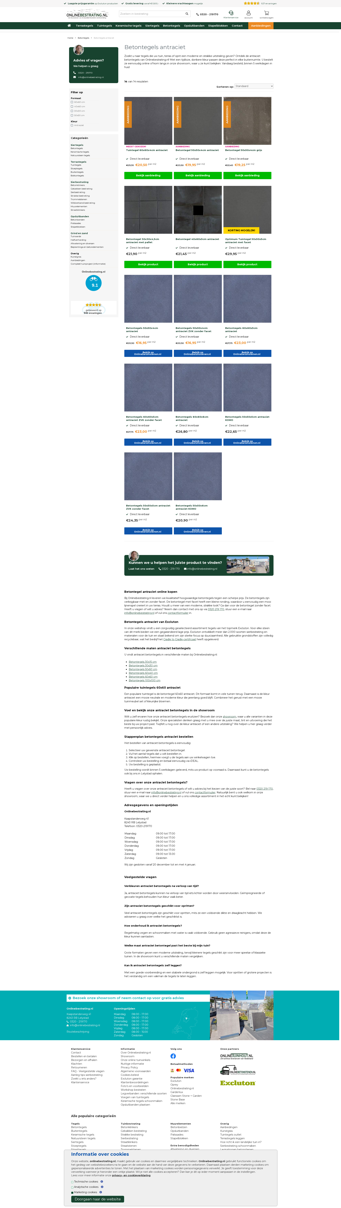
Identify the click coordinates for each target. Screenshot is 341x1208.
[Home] (87, 13)
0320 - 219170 (85, 72)
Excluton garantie (131, 1078)
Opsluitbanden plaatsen (135, 1104)
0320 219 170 (216, 609)
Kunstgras (76, 256)
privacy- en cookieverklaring (131, 1175)
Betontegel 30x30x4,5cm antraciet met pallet (142, 241)
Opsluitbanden (194, 25)
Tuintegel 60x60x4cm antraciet (147, 150)
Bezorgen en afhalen (84, 1060)
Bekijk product (148, 264)
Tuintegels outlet (230, 1134)
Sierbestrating (79, 182)
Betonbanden (78, 219)
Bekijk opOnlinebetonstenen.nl (148, 353)
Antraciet (79, 125)
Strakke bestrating (80, 195)
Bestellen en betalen (84, 1056)
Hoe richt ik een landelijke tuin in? (241, 1142)
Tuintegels (104, 25)
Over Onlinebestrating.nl (136, 1052)
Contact (237, 25)
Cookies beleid (130, 1075)
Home (70, 38)
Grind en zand (79, 233)
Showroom (127, 1056)
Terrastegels (84, 25)
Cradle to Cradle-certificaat (179, 639)
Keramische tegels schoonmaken (141, 1101)
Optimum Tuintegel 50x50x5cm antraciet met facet (245, 241)
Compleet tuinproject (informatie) (88, 263)
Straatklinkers (78, 210)
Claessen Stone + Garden (186, 1095)
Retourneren (79, 1067)
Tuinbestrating (130, 1123)
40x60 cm (79, 106)
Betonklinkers (78, 185)
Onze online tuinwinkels (135, 1060)
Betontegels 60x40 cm (143, 673)
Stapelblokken (218, 25)
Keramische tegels (128, 25)
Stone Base (177, 1099)
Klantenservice (80, 1082)
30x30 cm (79, 111)
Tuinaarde (76, 236)
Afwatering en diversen (82, 243)
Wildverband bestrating (83, 202)
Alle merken (177, 1103)
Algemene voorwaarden (136, 1071)
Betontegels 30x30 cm (143, 665)
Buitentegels (77, 172)
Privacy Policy (129, 1067)
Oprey (174, 1084)
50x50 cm (79, 115)
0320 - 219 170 (171, 568)
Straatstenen (129, 1145)
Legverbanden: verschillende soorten (144, 1093)
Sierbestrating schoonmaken (238, 1145)
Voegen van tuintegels (135, 1097)
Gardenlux (176, 1092)
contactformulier (178, 613)
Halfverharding (78, 240)
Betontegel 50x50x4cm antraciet (197, 150)
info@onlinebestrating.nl (91, 77)
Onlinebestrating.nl (182, 1088)
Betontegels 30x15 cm (143, 661)
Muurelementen (79, 206)
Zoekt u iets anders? (83, 1078)
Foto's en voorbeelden (135, 1086)
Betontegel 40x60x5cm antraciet (197, 239)
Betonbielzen (178, 1127)
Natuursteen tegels (80, 155)
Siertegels (152, 25)
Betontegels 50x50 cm (143, 669)
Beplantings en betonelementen (87, 247)
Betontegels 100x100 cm (144, 680)
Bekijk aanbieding (148, 175)
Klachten (76, 1063)
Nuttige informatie (132, 1063)
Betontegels (171, 25)
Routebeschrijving (78, 1031)
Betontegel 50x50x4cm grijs (243, 150)
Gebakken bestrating (81, 188)
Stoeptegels (76, 168)
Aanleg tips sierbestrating (86, 1075)
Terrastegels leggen (232, 1138)
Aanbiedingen (261, 25)
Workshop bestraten (133, 1089)
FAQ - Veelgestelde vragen (87, 1071)
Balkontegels (77, 175)
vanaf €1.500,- (142, 3)
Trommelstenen (79, 199)
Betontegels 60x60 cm (143, 676)
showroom (229, 716)
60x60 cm (79, 102)
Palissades (76, 223)
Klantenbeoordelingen (134, 1082)
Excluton (102, 3)
